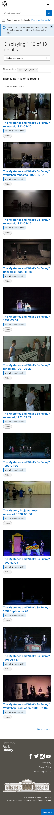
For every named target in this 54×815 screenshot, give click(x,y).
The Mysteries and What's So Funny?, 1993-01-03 (27, 464)
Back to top (43, 729)
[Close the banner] (51, 26)
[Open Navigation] (48, 4)
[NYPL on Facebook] (30, 757)
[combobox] (24, 13)
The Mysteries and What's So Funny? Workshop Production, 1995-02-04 (26, 706)
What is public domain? (41, 20)
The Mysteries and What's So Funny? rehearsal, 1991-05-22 (26, 415)
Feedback (47, 812)
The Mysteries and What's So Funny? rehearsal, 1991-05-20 (26, 124)
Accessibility (45, 763)
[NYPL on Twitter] (36, 757)
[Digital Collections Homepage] (4, 3)
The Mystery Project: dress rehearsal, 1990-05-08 (20, 512)
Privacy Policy (45, 767)
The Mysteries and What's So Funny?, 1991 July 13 (27, 657)
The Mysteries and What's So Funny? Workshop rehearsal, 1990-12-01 (26, 173)
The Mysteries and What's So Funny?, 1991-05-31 (27, 318)
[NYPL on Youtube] (48, 757)
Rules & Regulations (42, 771)
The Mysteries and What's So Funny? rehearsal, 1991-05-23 (26, 367)
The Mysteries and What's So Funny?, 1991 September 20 (27, 609)
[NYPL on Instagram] (42, 757)
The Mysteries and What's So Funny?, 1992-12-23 (27, 560)
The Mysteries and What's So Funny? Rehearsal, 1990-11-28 (26, 270)
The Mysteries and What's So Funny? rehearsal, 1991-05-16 (26, 221)
